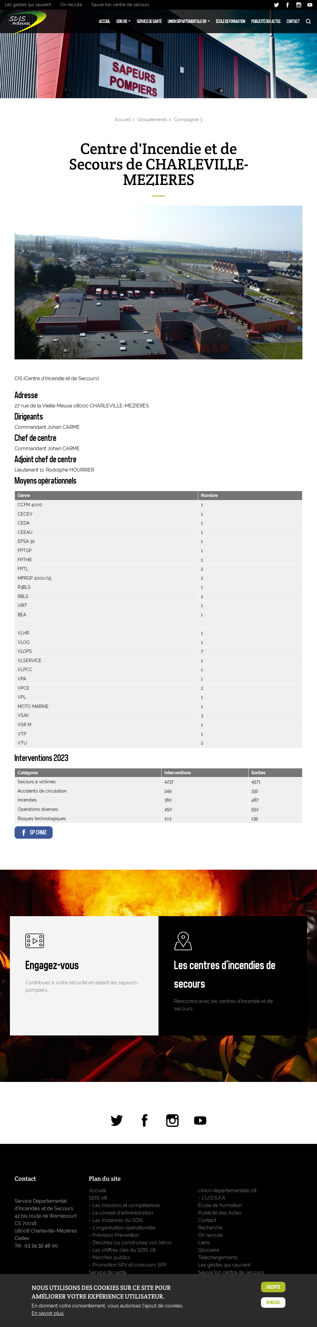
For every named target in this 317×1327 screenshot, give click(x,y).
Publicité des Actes (265, 21)
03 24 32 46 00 (41, 1246)
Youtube (309, 5)
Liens (204, 1243)
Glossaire (208, 1250)
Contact (293, 21)
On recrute (71, 4)
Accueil (104, 21)
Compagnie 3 (188, 119)
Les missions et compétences (126, 1205)
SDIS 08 (121, 21)
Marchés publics (111, 1257)
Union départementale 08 (187, 21)
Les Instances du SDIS (118, 1220)
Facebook (287, 5)
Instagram (298, 5)
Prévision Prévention (116, 1235)
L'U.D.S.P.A (213, 1198)
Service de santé (149, 21)
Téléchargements (218, 1257)
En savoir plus (48, 1313)
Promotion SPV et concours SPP (130, 1265)
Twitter (276, 5)
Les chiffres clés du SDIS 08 (124, 1250)
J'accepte (273, 1287)
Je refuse (273, 1302)
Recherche (308, 21)
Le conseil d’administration (123, 1213)
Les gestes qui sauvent (28, 4)
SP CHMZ (38, 832)
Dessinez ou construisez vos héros (132, 1243)
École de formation (230, 21)
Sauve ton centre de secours (120, 4)
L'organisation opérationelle (124, 1228)
